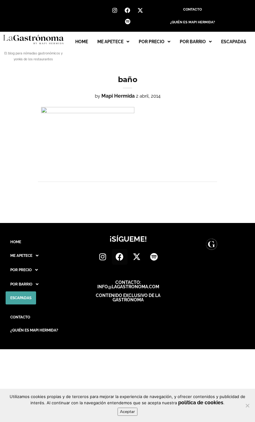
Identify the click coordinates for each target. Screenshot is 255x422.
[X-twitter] (140, 10)
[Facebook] (127, 10)
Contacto (192, 9)
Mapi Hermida (118, 96)
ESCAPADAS (233, 41)
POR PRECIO (152, 41)
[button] (113, 42)
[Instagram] (114, 10)
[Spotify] (127, 21)
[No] (247, 405)
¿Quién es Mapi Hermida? (192, 22)
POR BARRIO (193, 41)
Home (81, 41)
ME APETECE (110, 41)
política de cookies (200, 403)
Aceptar (127, 411)
